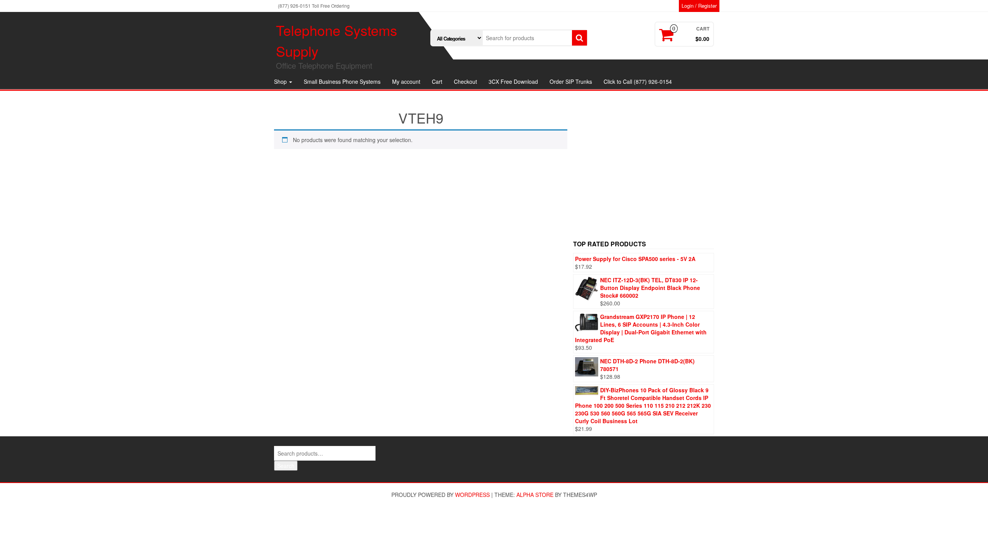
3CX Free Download (513, 81)
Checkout (465, 81)
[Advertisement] (643, 170)
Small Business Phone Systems (342, 81)
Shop (281, 81)
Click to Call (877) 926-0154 (638, 81)
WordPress (472, 494)
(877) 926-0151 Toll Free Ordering (314, 5)
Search (285, 466)
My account (406, 81)
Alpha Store (534, 494)
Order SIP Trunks (571, 81)
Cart (437, 81)
